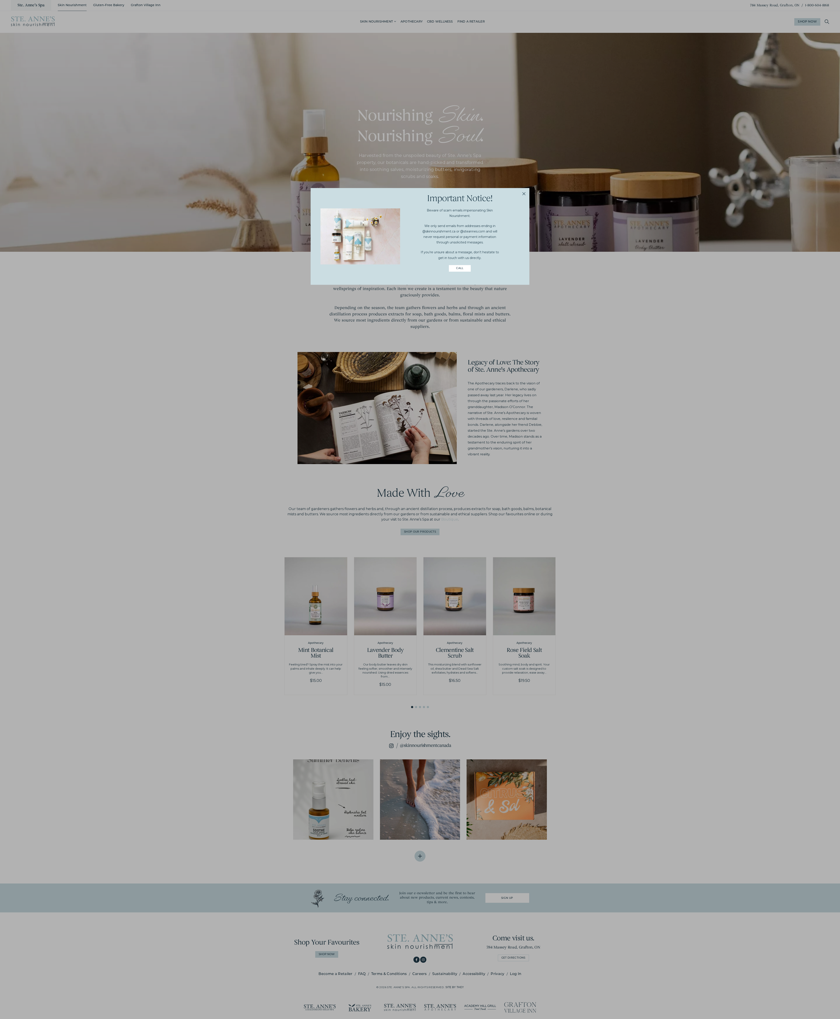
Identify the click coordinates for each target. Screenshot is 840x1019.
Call (459, 268)
